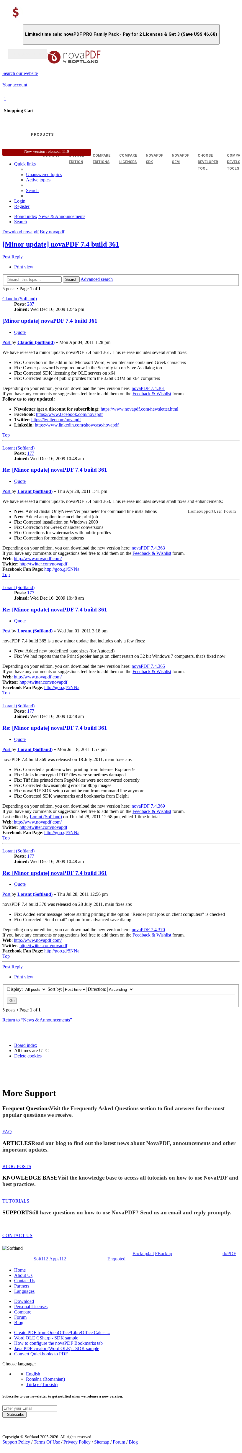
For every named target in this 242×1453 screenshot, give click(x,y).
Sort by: (55, 989)
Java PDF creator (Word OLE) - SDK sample (56, 1348)
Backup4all (143, 1253)
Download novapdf (20, 231)
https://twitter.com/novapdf (56, 419)
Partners (21, 1285)
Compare (22, 1311)
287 (30, 303)
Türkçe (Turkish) (42, 1384)
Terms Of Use (47, 1441)
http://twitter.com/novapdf (43, 563)
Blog (18, 1322)
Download (24, 1301)
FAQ (7, 1131)
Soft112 (41, 1258)
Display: (15, 989)
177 (30, 453)
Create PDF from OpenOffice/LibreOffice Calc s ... (62, 1332)
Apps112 (57, 1258)
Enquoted (116, 1258)
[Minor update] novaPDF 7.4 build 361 (60, 244)
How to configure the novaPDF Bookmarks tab (58, 1343)
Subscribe (14, 1414)
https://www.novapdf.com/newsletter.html (139, 408)
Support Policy (16, 1441)
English (33, 1373)
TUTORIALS (15, 1200)
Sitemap (102, 1441)
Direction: (97, 989)
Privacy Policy (77, 1441)
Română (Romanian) (45, 1379)
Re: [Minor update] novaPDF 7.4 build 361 (54, 470)
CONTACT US (17, 1235)
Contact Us (24, 1280)
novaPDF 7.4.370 (148, 929)
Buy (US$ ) (27, 54)
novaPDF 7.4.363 (148, 547)
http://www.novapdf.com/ (38, 558)
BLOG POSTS (16, 1166)
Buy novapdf (52, 231)
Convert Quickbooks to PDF (41, 1353)
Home (20, 1269)
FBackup (163, 1253)
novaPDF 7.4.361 (148, 388)
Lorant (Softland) (18, 447)
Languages (24, 1291)
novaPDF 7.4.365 (148, 666)
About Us (23, 1275)
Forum (20, 1317)
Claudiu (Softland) (19, 298)
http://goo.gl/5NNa (61, 569)
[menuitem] (38, 179)
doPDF (229, 1253)
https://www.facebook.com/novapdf (69, 414)
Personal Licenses (31, 1306)
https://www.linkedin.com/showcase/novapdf (77, 424)
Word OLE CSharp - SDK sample (46, 1337)
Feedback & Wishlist (152, 393)
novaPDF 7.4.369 (148, 806)
